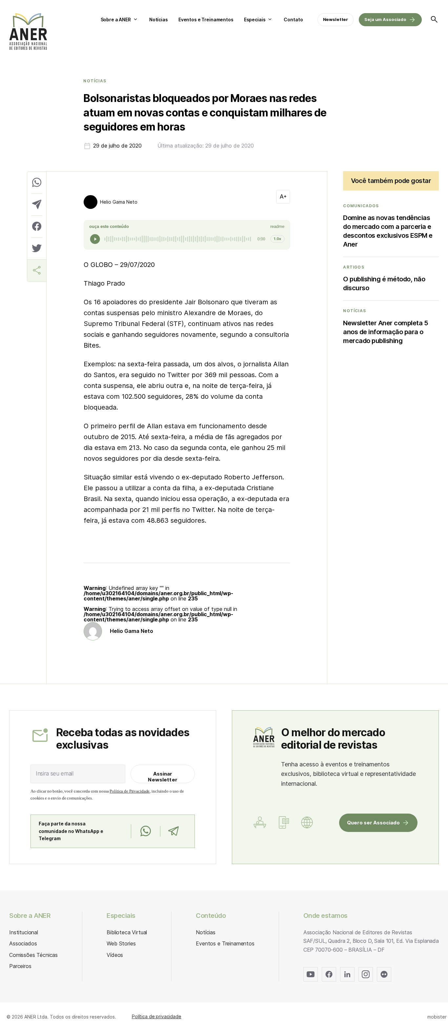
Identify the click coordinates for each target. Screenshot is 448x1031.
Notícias (158, 19)
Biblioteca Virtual (127, 932)
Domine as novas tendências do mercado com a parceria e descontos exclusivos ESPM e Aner (388, 231)
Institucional (23, 932)
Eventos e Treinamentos (206, 19)
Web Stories (121, 943)
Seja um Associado (385, 19)
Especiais (255, 19)
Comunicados (361, 206)
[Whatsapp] (145, 831)
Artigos (353, 267)
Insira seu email (54, 773)
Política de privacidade (156, 1016)
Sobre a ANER (116, 19)
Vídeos (115, 955)
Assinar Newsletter (162, 777)
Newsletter (335, 19)
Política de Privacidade (130, 791)
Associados (23, 943)
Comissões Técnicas (33, 955)
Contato (293, 19)
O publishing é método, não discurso (384, 283)
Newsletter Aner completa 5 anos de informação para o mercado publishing (385, 332)
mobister (437, 1017)
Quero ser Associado (373, 822)
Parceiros (20, 966)
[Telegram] (173, 831)
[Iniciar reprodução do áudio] (95, 239)
